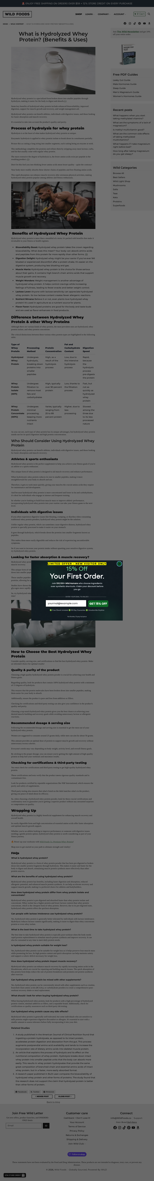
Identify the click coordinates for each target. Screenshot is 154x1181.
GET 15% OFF (98, 604)
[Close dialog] (119, 563)
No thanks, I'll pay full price (77, 617)
